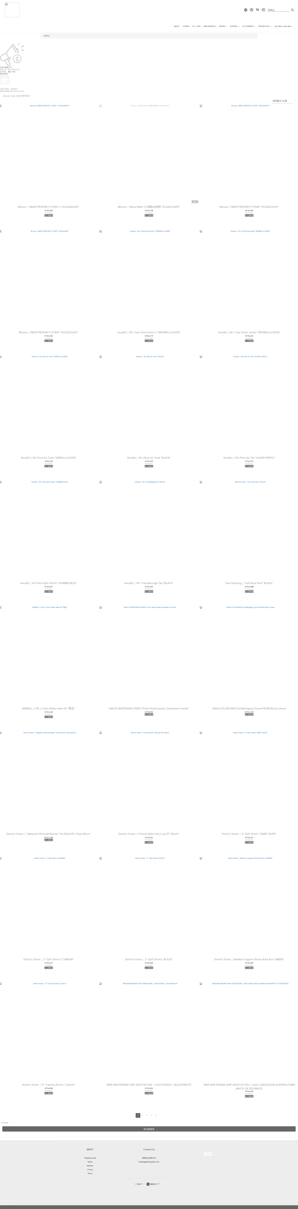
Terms (90, 1173)
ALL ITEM (196, 26)
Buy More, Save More (283, 26)
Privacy (90, 1169)
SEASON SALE (264, 26)
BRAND (222, 26)
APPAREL (234, 26)
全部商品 (46, 36)
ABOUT (177, 26)
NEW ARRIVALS (209, 26)
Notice (90, 1162)
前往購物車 (149, 1129)
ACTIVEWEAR (248, 26)
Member (90, 1165)
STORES (186, 26)
